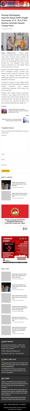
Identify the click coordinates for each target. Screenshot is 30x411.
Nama (3, 154)
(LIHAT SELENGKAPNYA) (7, 366)
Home (5, 404)
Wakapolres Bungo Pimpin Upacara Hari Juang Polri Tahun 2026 (20, 319)
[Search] (27, 7)
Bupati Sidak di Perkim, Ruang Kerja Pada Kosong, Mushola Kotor (19, 195)
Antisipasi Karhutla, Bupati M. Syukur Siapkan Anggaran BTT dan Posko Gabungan (19, 308)
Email (3, 159)
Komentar (4, 135)
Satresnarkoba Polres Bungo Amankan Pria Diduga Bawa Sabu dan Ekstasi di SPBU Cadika (19, 330)
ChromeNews (11, 409)
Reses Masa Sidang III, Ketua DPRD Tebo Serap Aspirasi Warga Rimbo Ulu (19, 275)
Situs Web (3, 165)
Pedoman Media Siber (13, 404)
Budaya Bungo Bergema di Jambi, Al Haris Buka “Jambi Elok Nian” (19, 184)
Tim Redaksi (23, 404)
